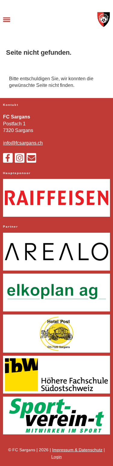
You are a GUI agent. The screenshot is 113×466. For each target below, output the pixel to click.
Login (56, 456)
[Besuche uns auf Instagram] (19, 159)
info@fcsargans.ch (23, 143)
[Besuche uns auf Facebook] (8, 159)
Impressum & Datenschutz (77, 449)
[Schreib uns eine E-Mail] (31, 159)
